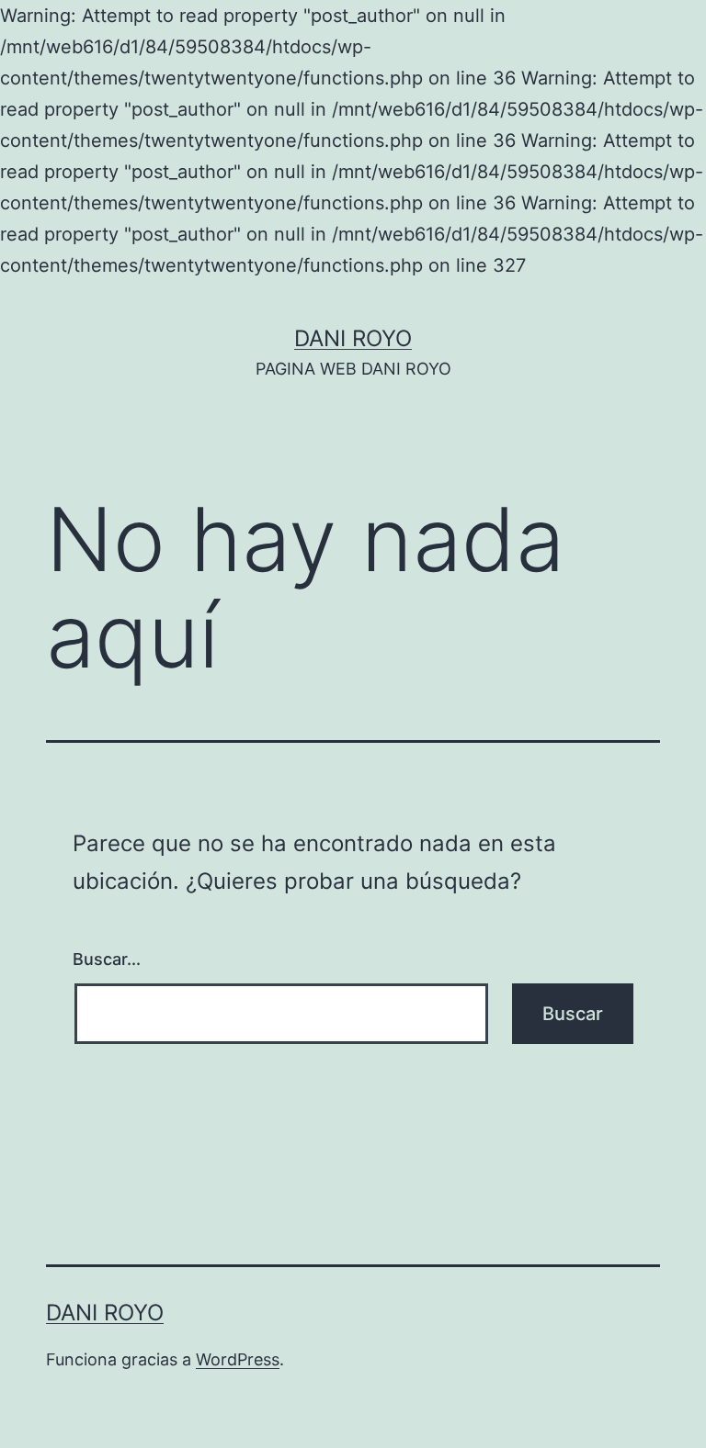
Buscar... (107, 959)
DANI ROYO (353, 338)
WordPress (237, 1359)
